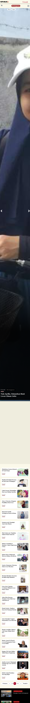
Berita (9, 9)
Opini (13, 9)
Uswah (3, 389)
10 (17, 683)
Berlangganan (16, 5)
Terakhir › (25, 683)
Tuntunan (16, 701)
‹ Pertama (4, 683)
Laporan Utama (18, 691)
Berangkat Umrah (20, 693)
